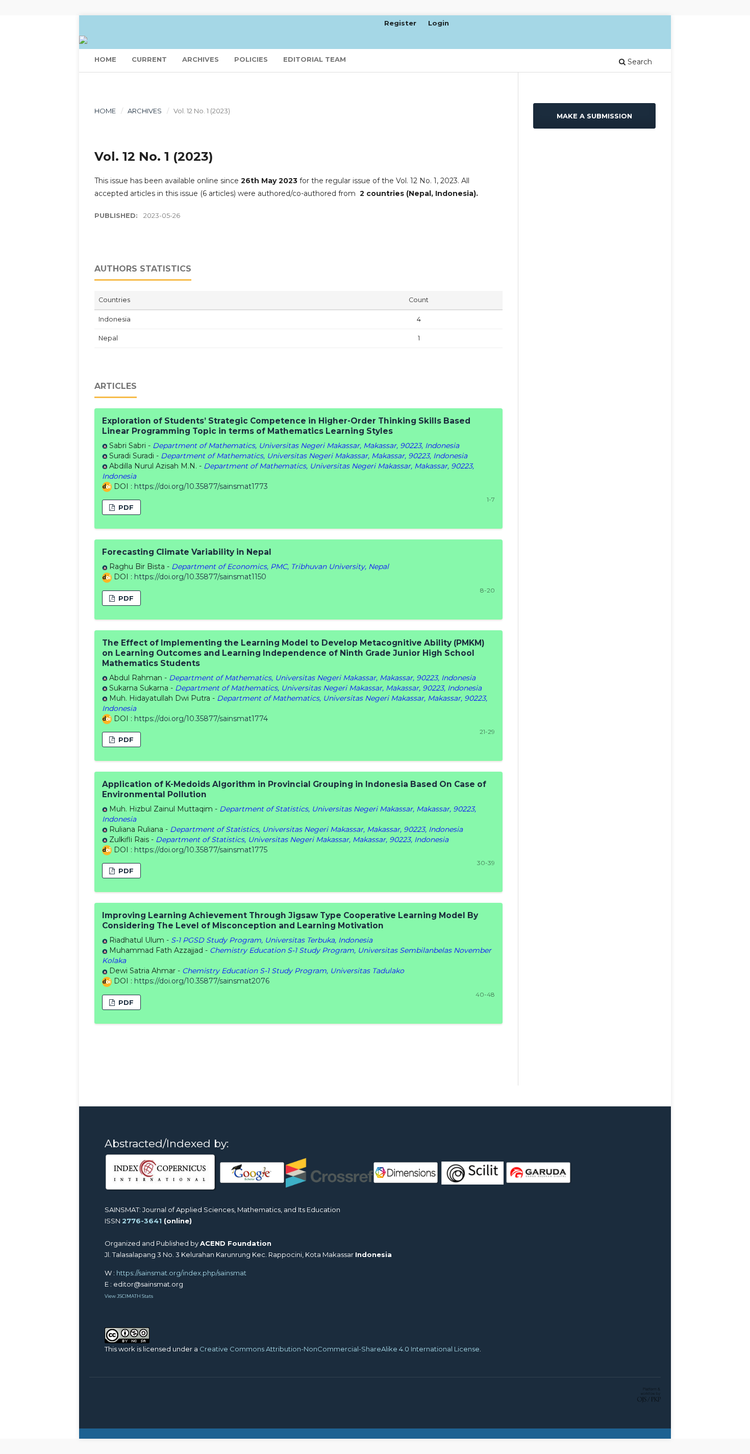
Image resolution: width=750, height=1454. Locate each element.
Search (639, 61)
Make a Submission (594, 116)
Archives (200, 59)
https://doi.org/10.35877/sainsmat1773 (201, 486)
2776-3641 (142, 1221)
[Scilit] (472, 1172)
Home (105, 59)
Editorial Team (314, 59)
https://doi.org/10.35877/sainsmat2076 (201, 980)
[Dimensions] (406, 1172)
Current (149, 59)
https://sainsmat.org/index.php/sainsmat (181, 1273)
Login (438, 23)
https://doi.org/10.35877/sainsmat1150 (200, 576)
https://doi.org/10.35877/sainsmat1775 (200, 849)
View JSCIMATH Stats (129, 1296)
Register (400, 23)
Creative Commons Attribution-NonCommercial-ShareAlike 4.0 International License (339, 1349)
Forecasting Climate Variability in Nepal (186, 552)
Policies (251, 59)
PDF (125, 507)
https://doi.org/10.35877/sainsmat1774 (201, 718)
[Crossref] (329, 1172)
